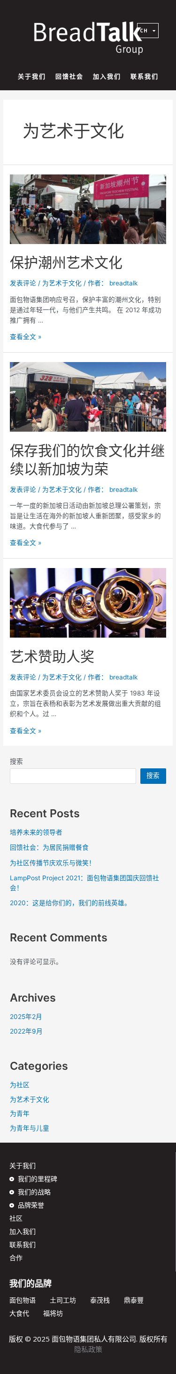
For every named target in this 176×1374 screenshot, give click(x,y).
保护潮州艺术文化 (66, 262)
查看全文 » (25, 336)
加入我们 (107, 76)
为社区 (20, 1085)
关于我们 (32, 76)
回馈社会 (69, 76)
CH (144, 30)
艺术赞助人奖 (52, 656)
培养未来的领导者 (36, 832)
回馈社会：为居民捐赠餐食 (49, 847)
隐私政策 (88, 1349)
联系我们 (144, 76)
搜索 (16, 761)
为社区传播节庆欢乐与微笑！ (52, 863)
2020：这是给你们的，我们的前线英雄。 (70, 903)
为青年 (20, 1113)
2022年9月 (26, 1031)
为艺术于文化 (62, 283)
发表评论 (23, 283)
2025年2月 (26, 1016)
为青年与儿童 (29, 1128)
